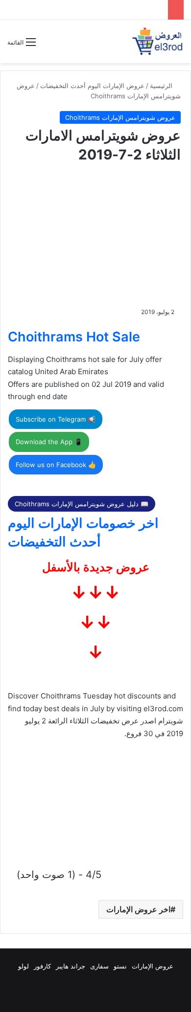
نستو (120, 966)
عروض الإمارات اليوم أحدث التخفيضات (92, 86)
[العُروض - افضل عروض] (157, 41)
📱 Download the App (49, 442)
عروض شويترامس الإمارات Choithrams (120, 117)
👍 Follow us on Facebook (56, 465)
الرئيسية (162, 86)
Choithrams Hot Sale (74, 337)
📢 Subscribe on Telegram (56, 419)
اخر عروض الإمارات (138, 909)
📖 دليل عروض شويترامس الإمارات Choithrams (81, 504)
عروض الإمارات (152, 966)
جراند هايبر (70, 966)
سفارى (99, 966)
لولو (23, 966)
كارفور (42, 966)
